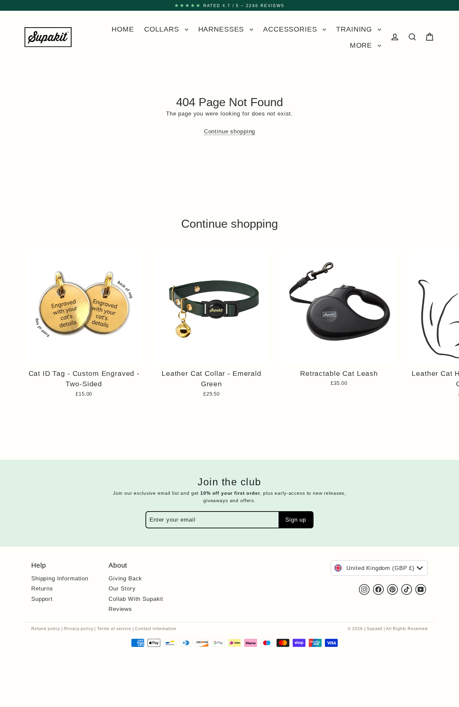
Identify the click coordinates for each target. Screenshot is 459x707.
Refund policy (45, 628)
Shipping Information (59, 578)
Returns (42, 588)
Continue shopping (229, 131)
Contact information (155, 628)
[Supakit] (48, 37)
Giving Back (125, 578)
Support (42, 599)
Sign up (295, 520)
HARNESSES (222, 29)
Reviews (120, 609)
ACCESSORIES (291, 29)
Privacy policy (78, 628)
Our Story (122, 588)
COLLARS (162, 29)
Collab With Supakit (136, 599)
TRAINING (355, 29)
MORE (362, 45)
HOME (123, 29)
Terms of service (114, 628)
